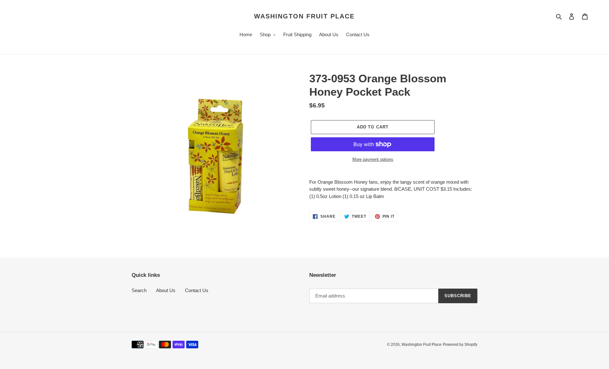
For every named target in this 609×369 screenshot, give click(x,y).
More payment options (372, 159)
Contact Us (196, 290)
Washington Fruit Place (304, 16)
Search (139, 290)
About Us (165, 290)
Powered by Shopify (460, 344)
